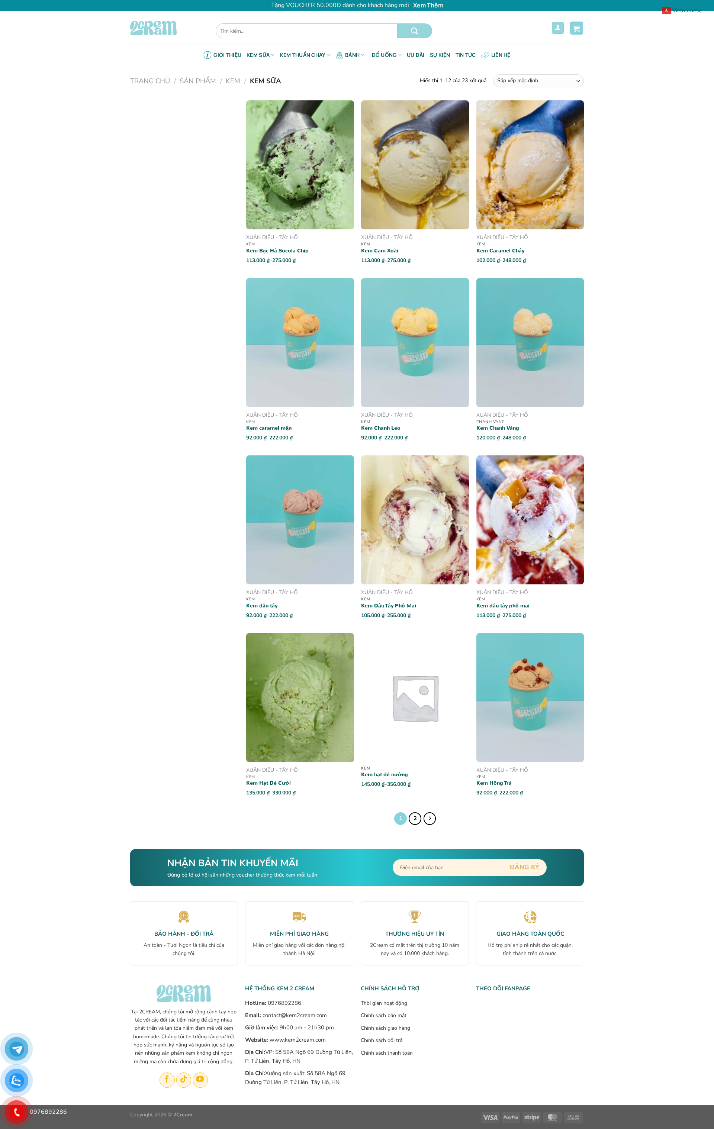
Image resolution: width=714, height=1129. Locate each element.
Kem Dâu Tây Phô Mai (388, 606)
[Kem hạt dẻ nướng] (415, 697)
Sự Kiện (440, 54)
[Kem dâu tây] (300, 519)
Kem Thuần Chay (303, 54)
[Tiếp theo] (430, 818)
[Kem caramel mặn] (300, 342)
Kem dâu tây (261, 606)
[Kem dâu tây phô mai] (530, 519)
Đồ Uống (384, 54)
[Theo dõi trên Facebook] (167, 1080)
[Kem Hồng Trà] (530, 697)
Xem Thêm (428, 5)
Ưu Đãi (416, 54)
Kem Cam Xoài (379, 251)
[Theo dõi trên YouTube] (200, 1080)
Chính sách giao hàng (385, 1028)
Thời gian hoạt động (384, 1003)
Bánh (352, 54)
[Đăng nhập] (558, 28)
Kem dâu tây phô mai (503, 606)
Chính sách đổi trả (381, 1040)
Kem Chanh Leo (381, 428)
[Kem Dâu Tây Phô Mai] (415, 519)
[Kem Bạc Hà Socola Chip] (300, 164)
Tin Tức (466, 54)
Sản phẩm (198, 81)
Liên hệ (501, 54)
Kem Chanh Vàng (497, 428)
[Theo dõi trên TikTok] (184, 1080)
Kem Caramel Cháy (500, 251)
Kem (233, 81)
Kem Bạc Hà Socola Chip (277, 251)
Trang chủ (150, 81)
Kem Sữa (258, 54)
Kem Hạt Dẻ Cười (268, 783)
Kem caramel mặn (269, 428)
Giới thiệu (227, 54)
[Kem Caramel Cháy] (530, 164)
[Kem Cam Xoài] (415, 164)
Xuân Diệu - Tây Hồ (272, 237)
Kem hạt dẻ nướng (384, 774)
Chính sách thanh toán (387, 1053)
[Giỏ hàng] (576, 28)
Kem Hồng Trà (494, 783)
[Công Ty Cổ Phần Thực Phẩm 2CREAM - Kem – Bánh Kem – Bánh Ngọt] (167, 28)
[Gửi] (415, 30)
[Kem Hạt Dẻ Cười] (300, 697)
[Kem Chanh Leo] (415, 342)
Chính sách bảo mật (383, 1015)
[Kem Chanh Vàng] (530, 342)
